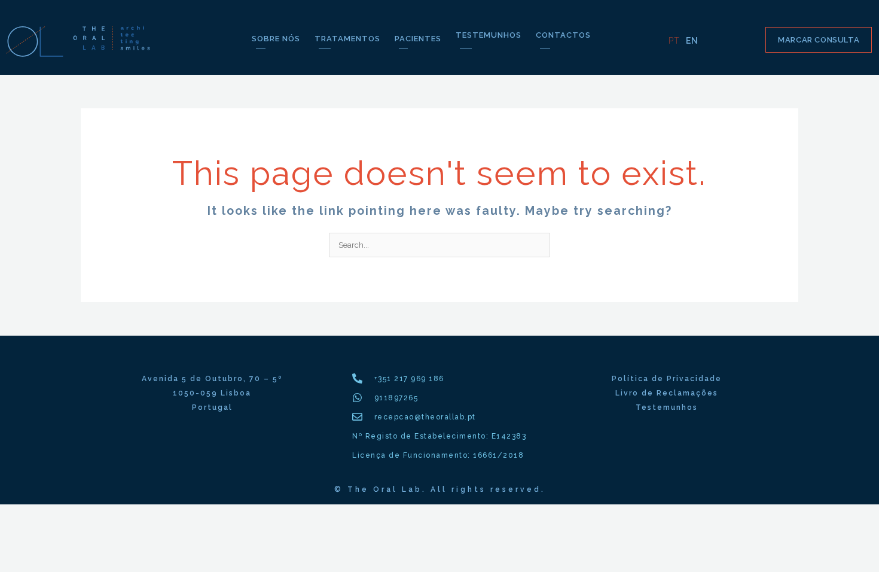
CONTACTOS (563, 35)
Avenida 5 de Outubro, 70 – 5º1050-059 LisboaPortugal (212, 393)
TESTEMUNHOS (488, 35)
